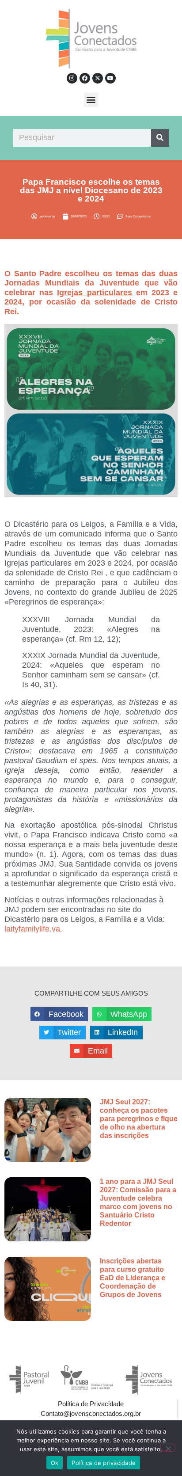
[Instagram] (72, 78)
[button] (91, 99)
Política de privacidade (104, 1462)
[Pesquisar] (160, 138)
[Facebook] (85, 78)
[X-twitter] (97, 78)
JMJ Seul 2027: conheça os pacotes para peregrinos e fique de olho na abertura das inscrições (139, 1119)
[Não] (167, 1448)
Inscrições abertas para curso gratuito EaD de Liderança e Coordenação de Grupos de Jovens (132, 1278)
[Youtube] (110, 78)
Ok (55, 1462)
